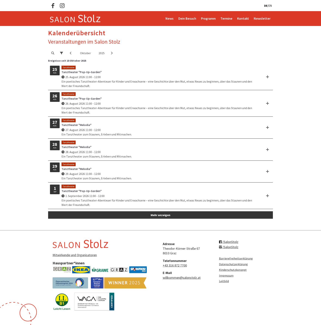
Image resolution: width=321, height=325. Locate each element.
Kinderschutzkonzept (233, 270)
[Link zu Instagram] (62, 5)
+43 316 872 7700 (175, 265)
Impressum (226, 275)
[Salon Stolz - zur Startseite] (75, 18)
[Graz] (119, 270)
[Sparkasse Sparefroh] (138, 270)
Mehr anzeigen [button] (160, 215)
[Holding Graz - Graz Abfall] (62, 270)
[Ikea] (81, 270)
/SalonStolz (230, 242)
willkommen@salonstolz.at (182, 277)
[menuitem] (169, 18)
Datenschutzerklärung (233, 264)
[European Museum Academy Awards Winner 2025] (119, 282)
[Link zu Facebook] (52, 5)
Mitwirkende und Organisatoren (75, 255)
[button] (52, 53)
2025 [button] (102, 53)
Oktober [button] (85, 53)
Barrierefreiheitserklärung (236, 258)
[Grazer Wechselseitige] (100, 270)
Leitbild (224, 281)
